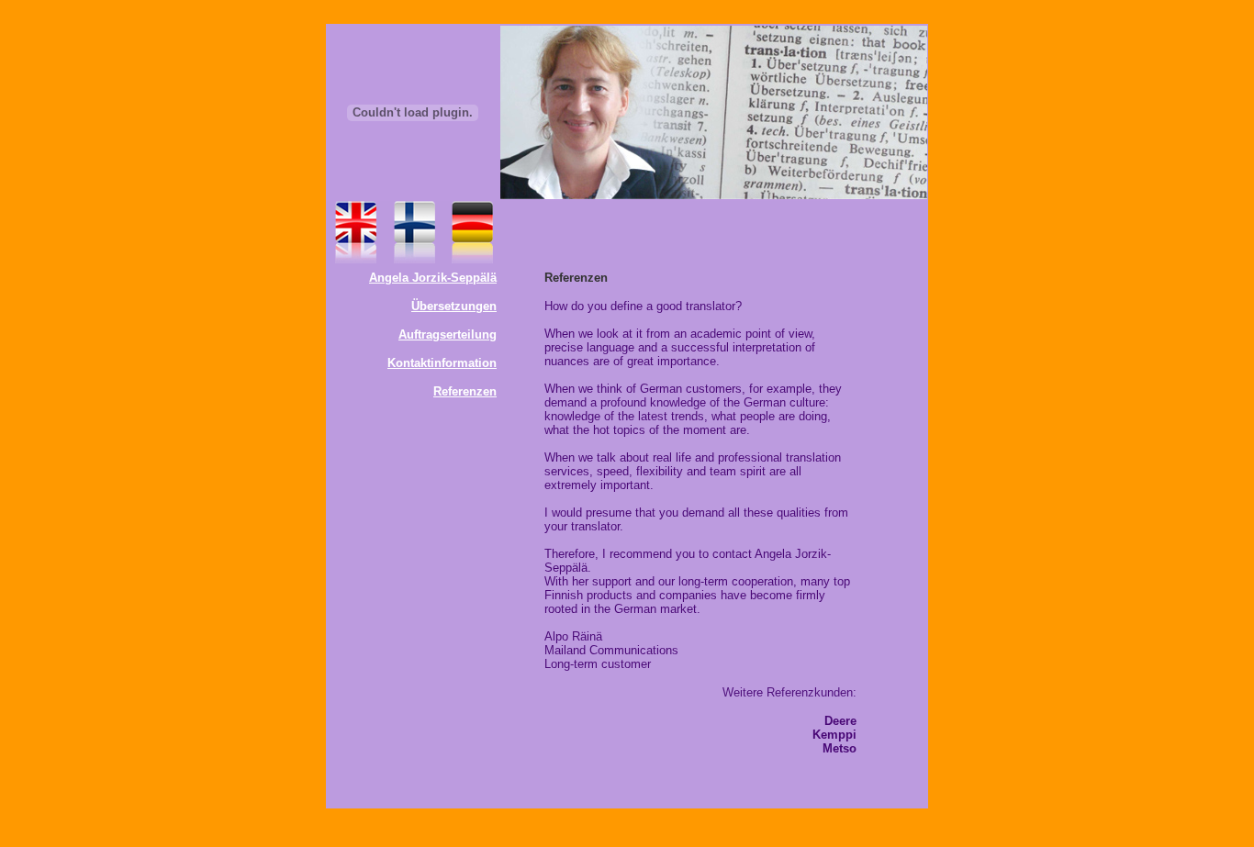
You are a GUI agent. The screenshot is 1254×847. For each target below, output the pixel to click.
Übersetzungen (454, 306)
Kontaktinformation (442, 363)
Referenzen (465, 391)
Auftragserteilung (447, 334)
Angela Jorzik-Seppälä (433, 277)
